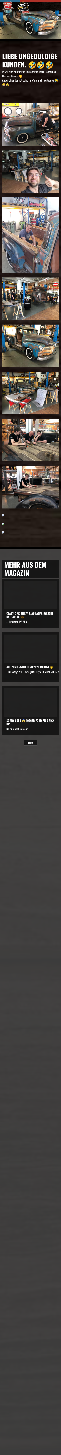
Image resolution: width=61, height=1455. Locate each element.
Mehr (30, 742)
